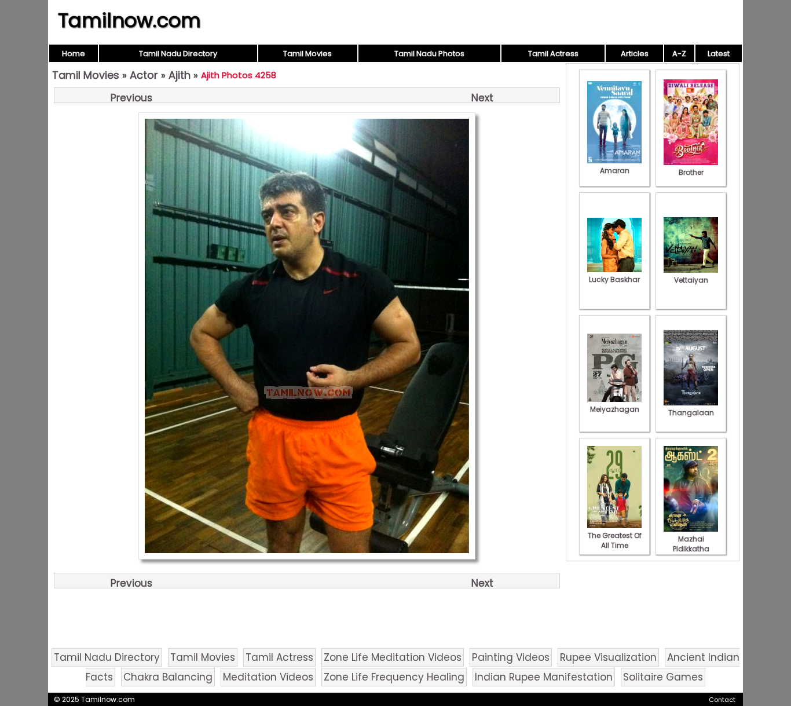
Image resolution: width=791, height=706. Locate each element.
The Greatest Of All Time (615, 540)
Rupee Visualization (608, 657)
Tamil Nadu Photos (429, 53)
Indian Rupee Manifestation (544, 677)
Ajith (180, 75)
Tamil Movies (307, 53)
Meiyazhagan (614, 409)
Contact (722, 699)
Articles (635, 53)
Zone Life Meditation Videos (393, 657)
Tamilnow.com (129, 20)
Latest (719, 53)
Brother (691, 172)
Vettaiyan (691, 280)
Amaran (614, 170)
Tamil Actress (553, 53)
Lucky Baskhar (614, 279)
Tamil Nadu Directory (178, 53)
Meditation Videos (268, 677)
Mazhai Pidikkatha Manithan (691, 549)
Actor (144, 75)
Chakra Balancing (168, 677)
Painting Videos (511, 657)
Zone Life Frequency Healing (394, 677)
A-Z (679, 53)
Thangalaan (691, 413)
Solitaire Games (663, 677)
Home (73, 53)
